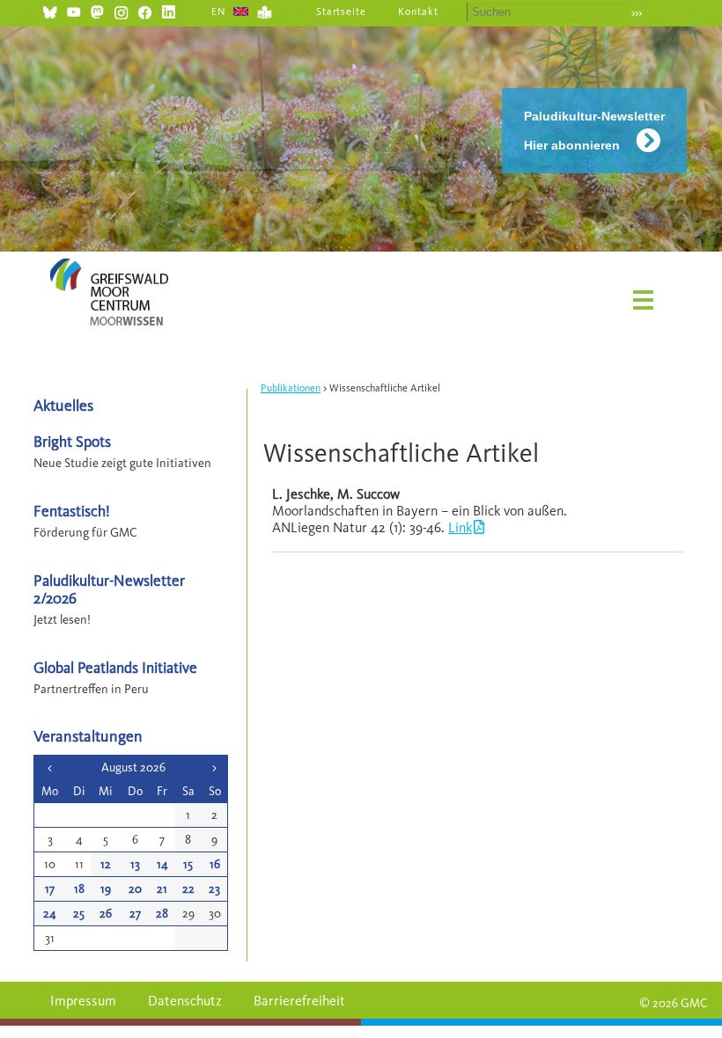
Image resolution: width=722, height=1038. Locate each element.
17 (50, 888)
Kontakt (418, 11)
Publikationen (290, 388)
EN (218, 11)
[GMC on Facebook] (144, 10)
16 (215, 864)
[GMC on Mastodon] (97, 10)
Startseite (341, 11)
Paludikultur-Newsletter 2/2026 (109, 588)
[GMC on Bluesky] (49, 10)
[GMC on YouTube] (73, 10)
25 (79, 913)
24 (49, 913)
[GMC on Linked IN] (168, 10)
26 (105, 913)
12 (105, 864)
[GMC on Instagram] (121, 10)
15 (188, 864)
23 (214, 888)
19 (105, 888)
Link (460, 527)
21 (162, 888)
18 (79, 888)
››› (636, 12)
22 (188, 888)
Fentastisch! (71, 510)
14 (162, 864)
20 (135, 888)
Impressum (83, 1000)
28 (162, 913)
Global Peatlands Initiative (115, 667)
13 (135, 864)
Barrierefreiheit (299, 1000)
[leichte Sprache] (264, 10)
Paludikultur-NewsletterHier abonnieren (594, 130)
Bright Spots (72, 441)
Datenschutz (185, 1000)
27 (135, 913)
